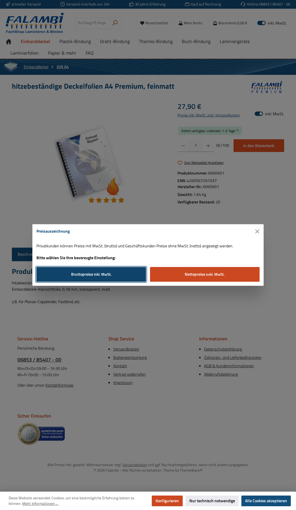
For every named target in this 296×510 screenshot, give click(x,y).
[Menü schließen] (257, 231)
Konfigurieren (167, 501)
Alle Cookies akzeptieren (266, 501)
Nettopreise (205, 274)
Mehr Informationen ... (40, 503)
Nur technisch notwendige (212, 501)
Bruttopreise (91, 274)
